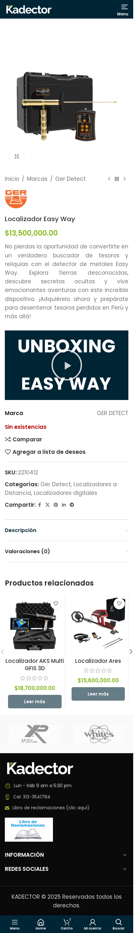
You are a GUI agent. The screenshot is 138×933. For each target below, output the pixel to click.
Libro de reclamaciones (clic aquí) (51, 807)
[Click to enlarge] (17, 156)
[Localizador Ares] (98, 625)
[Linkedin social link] (64, 505)
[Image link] (40, 768)
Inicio (12, 179)
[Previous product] (109, 179)
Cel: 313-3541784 (31, 797)
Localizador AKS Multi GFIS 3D (34, 664)
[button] (67, 365)
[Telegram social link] (72, 505)
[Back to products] (117, 179)
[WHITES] (99, 734)
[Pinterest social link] (56, 505)
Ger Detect (70, 179)
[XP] (35, 734)
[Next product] (124, 179)
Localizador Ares (98, 661)
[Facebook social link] (39, 505)
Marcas (37, 179)
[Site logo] (29, 9)
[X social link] (47, 505)
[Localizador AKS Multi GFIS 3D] (35, 625)
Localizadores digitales (65, 493)
